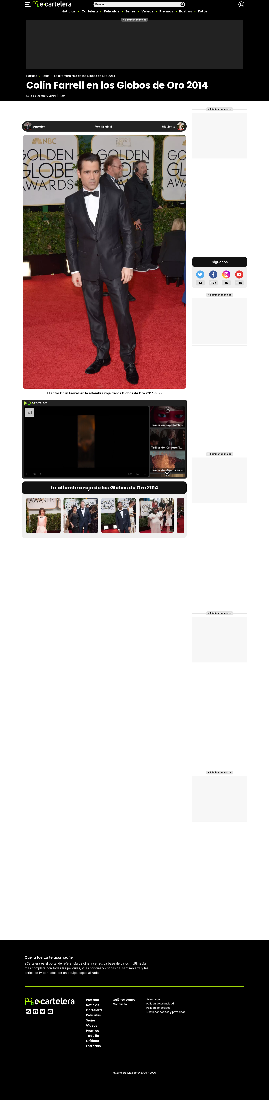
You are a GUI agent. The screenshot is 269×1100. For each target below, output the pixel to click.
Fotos (203, 11)
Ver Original (103, 126)
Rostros (185, 11)
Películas (111, 11)
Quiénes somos (124, 1000)
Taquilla (92, 1036)
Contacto (120, 1004)
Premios (166, 11)
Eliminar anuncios (135, 19)
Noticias (68, 11)
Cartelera (90, 11)
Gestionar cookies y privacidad (166, 1012)
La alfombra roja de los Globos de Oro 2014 (84, 76)
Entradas (93, 1046)
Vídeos (147, 11)
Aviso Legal (153, 999)
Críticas (92, 1041)
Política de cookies (158, 1008)
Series (130, 11)
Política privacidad (160, 1003)
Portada (31, 76)
